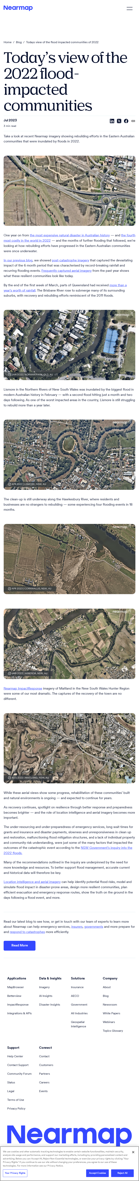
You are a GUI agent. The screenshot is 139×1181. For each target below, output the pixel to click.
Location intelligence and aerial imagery (32, 882)
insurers (77, 927)
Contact (44, 1056)
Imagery (44, 987)
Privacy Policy (16, 1108)
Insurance (77, 987)
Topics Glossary (113, 1031)
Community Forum (19, 1074)
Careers (44, 1082)
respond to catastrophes (27, 932)
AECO (75, 996)
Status (11, 1082)
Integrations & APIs (19, 1013)
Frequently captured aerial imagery (66, 271)
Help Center (15, 1056)
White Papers (111, 1013)
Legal (10, 1091)
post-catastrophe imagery (70, 260)
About (107, 987)
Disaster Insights (49, 1004)
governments (93, 927)
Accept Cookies (97, 1173)
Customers (46, 1065)
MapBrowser (15, 987)
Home (8, 42)
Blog (19, 42)
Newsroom (110, 1004)
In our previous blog (18, 260)
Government (79, 1004)
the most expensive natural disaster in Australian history (70, 235)
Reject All (122, 1173)
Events (43, 1091)
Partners (44, 1074)
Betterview (14, 996)
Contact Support (17, 1065)
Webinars (109, 1022)
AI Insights (45, 996)
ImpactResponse (18, 1004)
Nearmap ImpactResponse (23, 688)
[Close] (133, 1152)
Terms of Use (15, 1100)
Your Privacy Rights (15, 1173)
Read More (19, 945)
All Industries (79, 1013)
